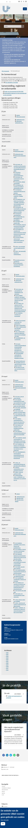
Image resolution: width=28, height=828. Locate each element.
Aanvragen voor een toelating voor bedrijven (14, 54)
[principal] (25, 8)
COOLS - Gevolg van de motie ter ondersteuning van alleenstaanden (20, 605)
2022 (7, 659)
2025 (7, 654)
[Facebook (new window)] (19, 2)
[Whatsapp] (14, 755)
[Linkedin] (7, 755)
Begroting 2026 (20, 498)
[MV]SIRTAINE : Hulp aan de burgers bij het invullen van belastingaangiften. (20, 226)
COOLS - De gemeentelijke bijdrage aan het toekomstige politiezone (20, 464)
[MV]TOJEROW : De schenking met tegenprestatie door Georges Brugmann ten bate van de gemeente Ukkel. (20, 232)
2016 (7, 670)
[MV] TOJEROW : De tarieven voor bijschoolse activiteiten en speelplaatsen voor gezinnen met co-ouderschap (20, 447)
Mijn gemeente (5, 789)
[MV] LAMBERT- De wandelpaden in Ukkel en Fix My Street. (20, 580)
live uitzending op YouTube (11, 82)
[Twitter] (10, 755)
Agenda (18, 115)
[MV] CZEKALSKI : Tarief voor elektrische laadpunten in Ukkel (20, 416)
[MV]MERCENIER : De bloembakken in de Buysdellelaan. (19, 218)
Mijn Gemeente (5, 71)
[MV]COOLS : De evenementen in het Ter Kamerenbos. (19, 179)
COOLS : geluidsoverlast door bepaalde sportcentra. (20, 328)
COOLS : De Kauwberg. (20, 325)
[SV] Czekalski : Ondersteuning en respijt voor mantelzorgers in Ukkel (20, 401)
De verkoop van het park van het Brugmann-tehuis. (19, 369)
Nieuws (3, 791)
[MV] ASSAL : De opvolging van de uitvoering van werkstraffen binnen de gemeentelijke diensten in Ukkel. (20, 167)
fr (6, 1)
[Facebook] (3, 755)
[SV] (16, 549)
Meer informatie (5, 820)
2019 (7, 665)
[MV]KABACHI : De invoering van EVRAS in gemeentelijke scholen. (19, 187)
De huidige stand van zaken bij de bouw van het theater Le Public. (20, 364)
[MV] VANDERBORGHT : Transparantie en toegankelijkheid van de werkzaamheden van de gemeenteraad (19, 455)
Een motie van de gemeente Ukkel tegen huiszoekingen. (18, 265)
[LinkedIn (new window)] (26, 2)
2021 (7, 661)
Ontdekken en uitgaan (6, 788)
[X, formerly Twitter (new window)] (23, 2)
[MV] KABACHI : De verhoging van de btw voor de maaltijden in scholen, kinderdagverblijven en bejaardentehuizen (19, 586)
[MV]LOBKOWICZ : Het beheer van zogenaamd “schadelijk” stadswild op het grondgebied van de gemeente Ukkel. (19, 202)
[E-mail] (18, 755)
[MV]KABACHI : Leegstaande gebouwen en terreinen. (19, 191)
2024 (7, 656)
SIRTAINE (20, 560)
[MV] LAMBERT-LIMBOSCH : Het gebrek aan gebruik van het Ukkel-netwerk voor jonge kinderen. (20, 299)
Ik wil (3, 795)
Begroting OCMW (19, 386)
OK (3, 823)
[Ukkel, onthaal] (6, 9)
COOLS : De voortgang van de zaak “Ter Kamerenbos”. (19, 322)
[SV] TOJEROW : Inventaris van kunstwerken (18, 315)
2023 (7, 658)
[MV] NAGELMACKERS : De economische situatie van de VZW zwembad (20, 572)
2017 (7, 668)
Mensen (3, 786)
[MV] (16, 560)
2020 (7, 663)
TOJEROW (19, 549)
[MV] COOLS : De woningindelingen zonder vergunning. (19, 595)
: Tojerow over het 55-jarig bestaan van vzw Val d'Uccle (20, 551)
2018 (7, 666)
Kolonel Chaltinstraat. (20, 361)
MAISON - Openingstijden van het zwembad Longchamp (19, 469)
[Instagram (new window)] (21, 2)
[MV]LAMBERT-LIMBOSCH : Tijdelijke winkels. (18, 196)
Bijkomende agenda (20, 116)
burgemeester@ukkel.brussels (11, 638)
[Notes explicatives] (14, 396)
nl (10, 1)
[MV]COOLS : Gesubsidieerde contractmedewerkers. (18, 174)
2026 (7, 652)
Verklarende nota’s (20, 119)
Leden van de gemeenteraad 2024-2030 (14, 91)
